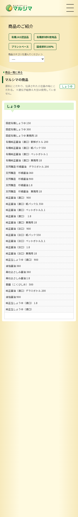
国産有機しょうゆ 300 (18, 129)
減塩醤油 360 (13, 266)
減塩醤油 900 (13, 297)
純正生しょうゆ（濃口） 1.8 (21, 303)
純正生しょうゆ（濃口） (19, 309)
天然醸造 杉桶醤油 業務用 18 (24, 191)
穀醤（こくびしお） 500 (19, 284)
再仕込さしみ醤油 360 (18, 272)
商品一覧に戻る (14, 72)
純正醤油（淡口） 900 (18, 228)
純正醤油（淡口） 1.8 (18, 247)
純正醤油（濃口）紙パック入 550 (24, 204)
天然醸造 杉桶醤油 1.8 (19, 185)
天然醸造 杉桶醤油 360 (19, 172)
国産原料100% (45, 46)
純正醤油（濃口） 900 (18, 197)
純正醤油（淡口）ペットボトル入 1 (25, 241)
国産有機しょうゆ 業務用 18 (21, 135)
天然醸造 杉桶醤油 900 (19, 179)
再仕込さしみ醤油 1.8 (18, 278)
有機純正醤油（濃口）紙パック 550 (26, 147)
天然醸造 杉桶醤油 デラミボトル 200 (27, 166)
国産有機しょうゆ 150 (18, 123)
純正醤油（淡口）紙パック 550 (23, 235)
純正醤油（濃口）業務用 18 (21, 222)
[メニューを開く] (70, 8)
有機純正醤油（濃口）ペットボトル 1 (27, 154)
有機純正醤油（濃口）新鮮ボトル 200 (27, 141)
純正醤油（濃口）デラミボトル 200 (26, 290)
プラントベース (20, 46)
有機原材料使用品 (47, 37)
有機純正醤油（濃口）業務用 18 (24, 160)
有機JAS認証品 (20, 37)
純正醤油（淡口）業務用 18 (21, 253)
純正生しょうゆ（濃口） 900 (22, 259)
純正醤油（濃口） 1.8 (18, 216)
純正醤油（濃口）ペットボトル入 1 (25, 210)
